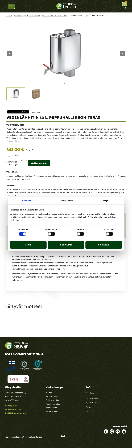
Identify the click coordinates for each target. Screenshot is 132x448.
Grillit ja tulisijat (52, 400)
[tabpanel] (66, 270)
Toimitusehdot (92, 397)
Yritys (88, 407)
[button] (125, 8)
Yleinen (49, 392)
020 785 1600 (11, 405)
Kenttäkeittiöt (51, 407)
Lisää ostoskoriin (39, 163)
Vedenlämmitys (52, 411)
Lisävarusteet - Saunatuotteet (54, 15)
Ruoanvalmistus (53, 403)
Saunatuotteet (34, 15)
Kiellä (28, 245)
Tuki (88, 411)
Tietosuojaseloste (12, 436)
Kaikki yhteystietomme (15, 413)
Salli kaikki (103, 245)
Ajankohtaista (92, 402)
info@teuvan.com (13, 409)
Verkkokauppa (20, 15)
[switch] (51, 234)
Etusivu (9, 15)
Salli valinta (66, 245)
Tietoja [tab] (105, 201)
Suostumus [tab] (27, 201)
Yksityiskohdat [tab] (66, 201)
